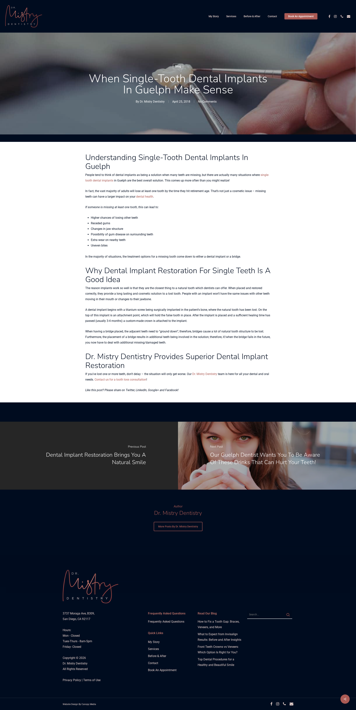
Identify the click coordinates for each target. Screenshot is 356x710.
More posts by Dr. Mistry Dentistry (178, 526)
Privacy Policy (72, 680)
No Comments (207, 101)
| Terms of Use (91, 680)
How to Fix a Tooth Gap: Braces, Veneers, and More (218, 624)
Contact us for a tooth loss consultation (120, 379)
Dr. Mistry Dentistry (152, 101)
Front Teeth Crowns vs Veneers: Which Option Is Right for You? (218, 649)
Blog (178, 66)
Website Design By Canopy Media (79, 704)
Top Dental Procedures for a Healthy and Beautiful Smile (216, 662)
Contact (153, 663)
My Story (154, 642)
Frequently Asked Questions (166, 621)
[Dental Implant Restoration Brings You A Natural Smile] (89, 456)
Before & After (157, 656)
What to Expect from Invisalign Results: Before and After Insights (219, 636)
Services (153, 649)
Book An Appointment (162, 670)
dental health (144, 196)
